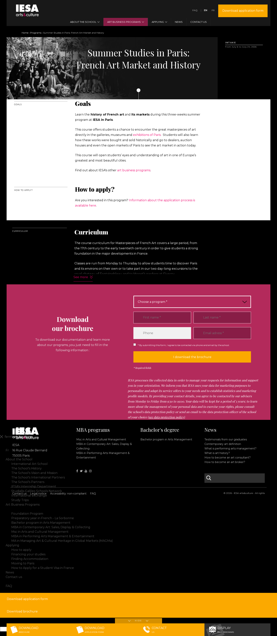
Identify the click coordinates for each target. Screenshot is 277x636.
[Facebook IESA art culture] (77, 471)
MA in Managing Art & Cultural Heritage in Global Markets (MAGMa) (62, 541)
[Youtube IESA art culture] (86, 471)
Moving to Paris (22, 563)
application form (94, 629)
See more (80, 277)
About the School (19, 459)
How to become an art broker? (224, 462)
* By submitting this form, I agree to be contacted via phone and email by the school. (184, 345)
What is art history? (217, 453)
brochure (28, 629)
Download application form (242, 10)
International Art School (29, 464)
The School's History (26, 468)
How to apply (21, 550)
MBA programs (93, 429)
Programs (35, 32)
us (159, 629)
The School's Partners (27, 482)
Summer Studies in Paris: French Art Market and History (53, 509)
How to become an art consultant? (227, 457)
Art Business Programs (23, 504)
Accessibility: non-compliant (68, 493)
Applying (12, 545)
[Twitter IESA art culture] (81, 471)
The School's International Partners (38, 477)
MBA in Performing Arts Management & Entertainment (52, 536)
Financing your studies (28, 554)
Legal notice (38, 493)
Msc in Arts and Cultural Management (101, 439)
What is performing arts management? (230, 448)
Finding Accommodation (29, 559)
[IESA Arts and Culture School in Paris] (27, 14)
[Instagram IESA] (90, 471)
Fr (213, 10)
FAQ (194, 10)
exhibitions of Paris (147, 135)
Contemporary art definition (222, 444)
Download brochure (22, 611)
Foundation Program (27, 513)
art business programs (133, 170)
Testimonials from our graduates (225, 439)
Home (25, 32)
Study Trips (20, 500)
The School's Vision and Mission (34, 473)
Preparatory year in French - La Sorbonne (42, 518)
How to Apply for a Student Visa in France (42, 568)
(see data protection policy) (166, 417)
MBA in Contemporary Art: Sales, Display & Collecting (50, 527)
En (205, 10)
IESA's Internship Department (33, 486)
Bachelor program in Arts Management (166, 439)
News (210, 429)
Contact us (19, 493)
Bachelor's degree (159, 429)
